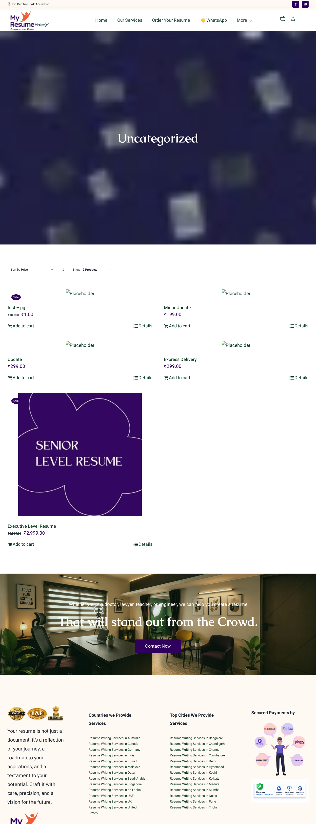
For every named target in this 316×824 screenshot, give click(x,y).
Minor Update (177, 307)
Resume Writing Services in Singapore (115, 784)
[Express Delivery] (236, 345)
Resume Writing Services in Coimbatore (197, 755)
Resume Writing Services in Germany (114, 749)
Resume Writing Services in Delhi (193, 761)
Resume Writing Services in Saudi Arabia (117, 778)
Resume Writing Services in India (112, 755)
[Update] (80, 345)
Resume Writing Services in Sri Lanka (115, 789)
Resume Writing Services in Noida (193, 795)
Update (15, 359)
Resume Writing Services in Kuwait (113, 761)
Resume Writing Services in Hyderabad (197, 767)
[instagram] (305, 4)
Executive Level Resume (32, 526)
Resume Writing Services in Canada (113, 743)
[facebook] (295, 4)
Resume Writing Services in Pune (193, 801)
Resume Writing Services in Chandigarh (197, 743)
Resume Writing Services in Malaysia (114, 767)
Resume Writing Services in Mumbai (195, 789)
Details (145, 326)
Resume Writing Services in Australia (114, 738)
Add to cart (23, 326)
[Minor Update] (236, 293)
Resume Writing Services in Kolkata (194, 778)
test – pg (16, 307)
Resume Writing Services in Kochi (193, 772)
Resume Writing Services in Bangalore (196, 738)
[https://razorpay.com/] (280, 781)
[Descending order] (63, 270)
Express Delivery (180, 359)
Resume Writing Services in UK (110, 801)
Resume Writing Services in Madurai (195, 784)
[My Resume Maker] (29, 12)
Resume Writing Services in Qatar (112, 772)
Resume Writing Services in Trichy (193, 807)
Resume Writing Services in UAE (111, 795)
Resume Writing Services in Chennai (195, 749)
